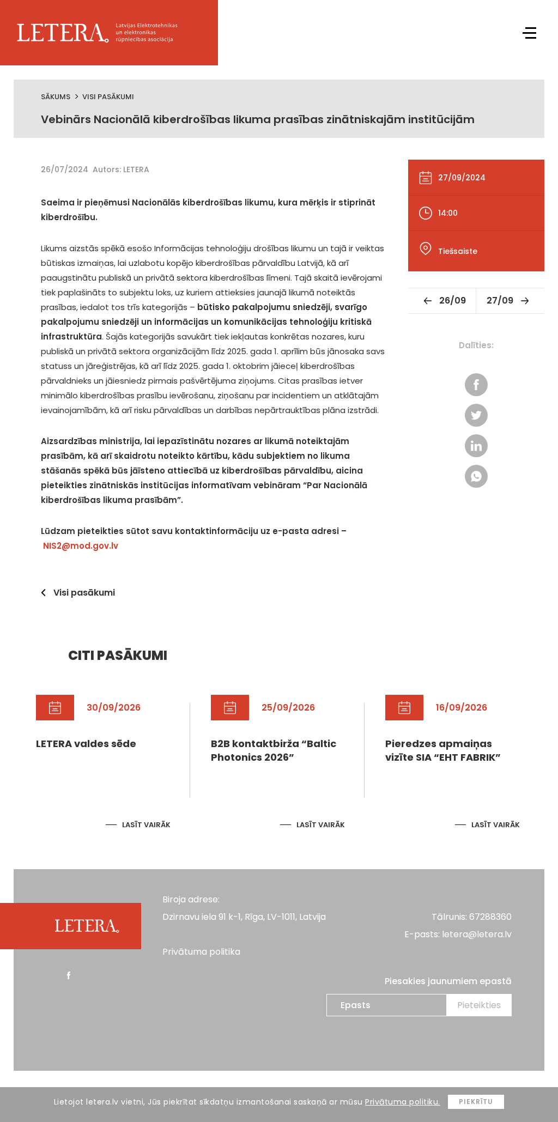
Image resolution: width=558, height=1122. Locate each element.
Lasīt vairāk (146, 825)
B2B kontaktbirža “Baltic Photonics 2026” (273, 750)
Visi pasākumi (108, 96)
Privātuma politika (201, 951)
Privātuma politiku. (402, 1101)
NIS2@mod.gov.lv (80, 545)
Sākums (55, 96)
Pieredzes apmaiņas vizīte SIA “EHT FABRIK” (443, 750)
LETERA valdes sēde (86, 743)
